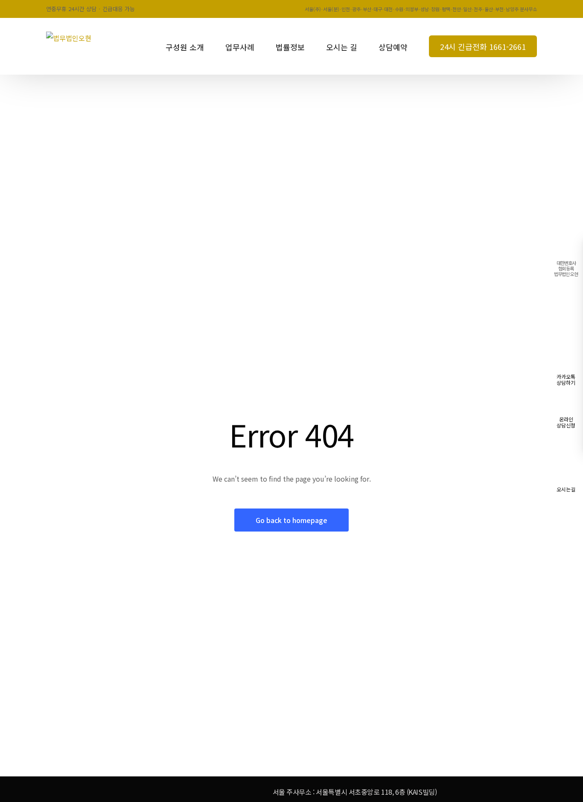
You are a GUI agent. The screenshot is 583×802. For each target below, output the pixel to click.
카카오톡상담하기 (566, 379)
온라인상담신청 (566, 422)
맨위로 (566, 516)
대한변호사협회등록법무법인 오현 (566, 268)
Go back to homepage (291, 520)
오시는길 (566, 489)
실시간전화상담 (566, 310)
